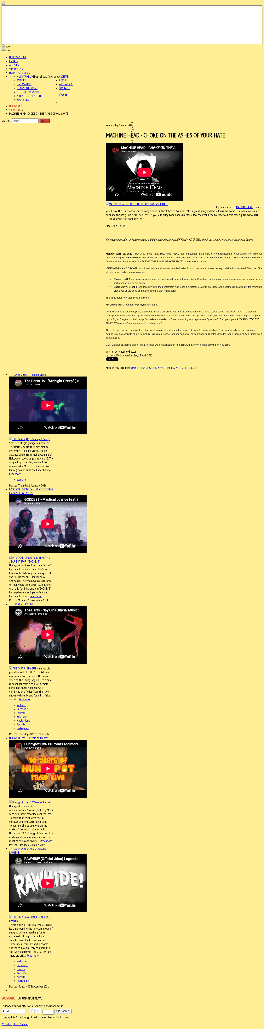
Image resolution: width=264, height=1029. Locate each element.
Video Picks (16, 69)
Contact (64, 88)
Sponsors (23, 100)
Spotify (21, 724)
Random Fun (24, 84)
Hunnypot (14, 106)
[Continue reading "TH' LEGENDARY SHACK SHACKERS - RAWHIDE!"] (31, 921)
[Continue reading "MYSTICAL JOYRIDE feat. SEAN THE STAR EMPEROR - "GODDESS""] (31, 561)
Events (13, 61)
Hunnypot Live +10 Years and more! (28, 738)
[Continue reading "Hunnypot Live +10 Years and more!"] (30, 802)
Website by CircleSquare (15, 1024)
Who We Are (66, 84)
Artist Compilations (29, 96)
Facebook (22, 709)
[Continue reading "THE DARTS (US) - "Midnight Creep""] (29, 439)
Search (44, 121)
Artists (14, 65)
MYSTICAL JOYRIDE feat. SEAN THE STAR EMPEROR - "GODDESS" (31, 491)
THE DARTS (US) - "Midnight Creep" (28, 375)
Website (21, 479)
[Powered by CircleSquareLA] (132, 24)
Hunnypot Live (17, 57)
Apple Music (23, 720)
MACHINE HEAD (244, 207)
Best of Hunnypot (28, 92)
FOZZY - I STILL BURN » (183, 368)
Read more (15, 474)
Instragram (23, 728)
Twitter (21, 713)
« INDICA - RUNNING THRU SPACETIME (150, 368)
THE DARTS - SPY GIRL (21, 604)
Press (62, 80)
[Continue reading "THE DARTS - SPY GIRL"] (23, 668)
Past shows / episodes (46, 76)
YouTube (22, 716)
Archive (63, 76)
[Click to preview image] (137, 204)
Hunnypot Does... (19, 72)
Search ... (6, 121)
